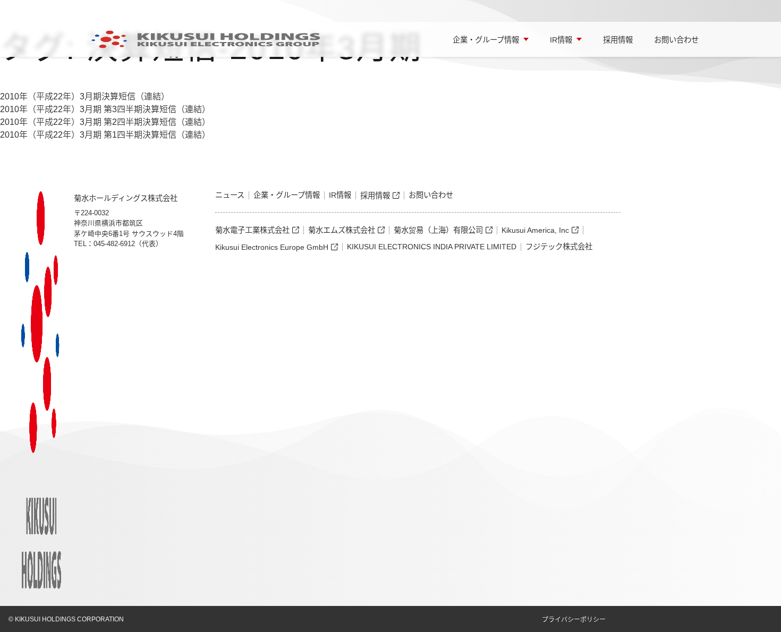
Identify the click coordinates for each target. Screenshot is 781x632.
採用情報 (618, 40)
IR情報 (561, 40)
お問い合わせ (676, 40)
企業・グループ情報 (486, 40)
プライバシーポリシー (574, 619)
